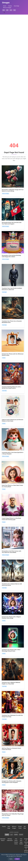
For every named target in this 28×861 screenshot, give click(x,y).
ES (10, 10)
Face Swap (16, 6)
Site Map (25, 827)
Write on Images (7, 7)
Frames (10, 6)
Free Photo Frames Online (16, 841)
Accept (17, 858)
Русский (21, 834)
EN (3, 10)
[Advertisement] (14, 75)
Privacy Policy (20, 827)
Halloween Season (2, 839)
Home (4, 6)
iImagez (6, 2)
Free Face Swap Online (21, 841)
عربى (11, 834)
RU (14, 10)
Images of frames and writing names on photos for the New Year (26, 847)
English (6, 834)
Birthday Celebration (10, 839)
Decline (11, 858)
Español (15, 834)
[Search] (4, 12)
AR (7, 10)
